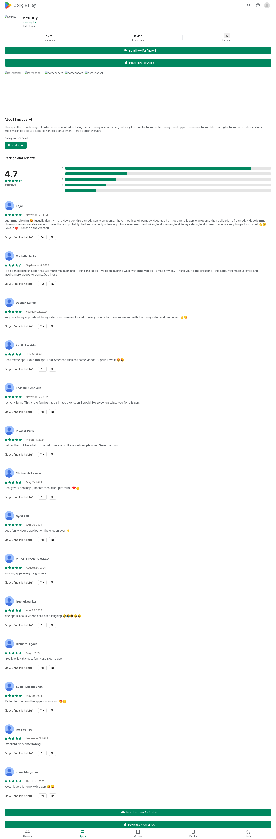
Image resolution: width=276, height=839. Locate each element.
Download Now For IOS (141, 824)
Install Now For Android (142, 50)
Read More (14, 145)
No (52, 237)
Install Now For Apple (141, 62)
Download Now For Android (142, 812)
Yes (42, 237)
